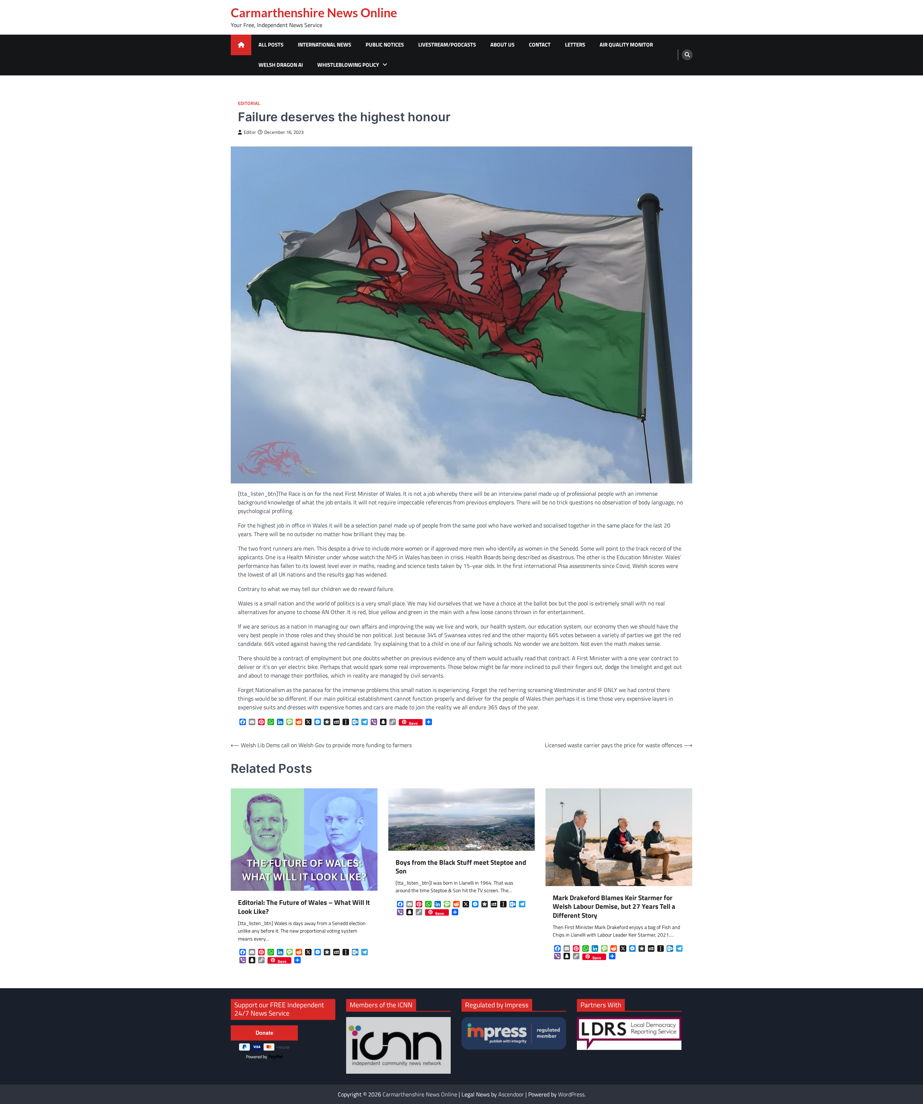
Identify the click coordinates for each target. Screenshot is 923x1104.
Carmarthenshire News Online (314, 12)
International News (324, 44)
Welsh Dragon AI (281, 65)
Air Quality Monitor (626, 44)
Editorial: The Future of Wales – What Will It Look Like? (304, 907)
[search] (687, 54)
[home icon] (241, 45)
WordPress (571, 1094)
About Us (502, 44)
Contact (540, 44)
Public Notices (385, 44)
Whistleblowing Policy (348, 65)
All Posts (271, 44)
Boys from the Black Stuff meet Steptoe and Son (461, 867)
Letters (575, 44)
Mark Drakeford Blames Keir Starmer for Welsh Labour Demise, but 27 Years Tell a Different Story (614, 906)
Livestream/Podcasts (447, 44)
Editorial (249, 103)
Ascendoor (511, 1094)
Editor (250, 132)
